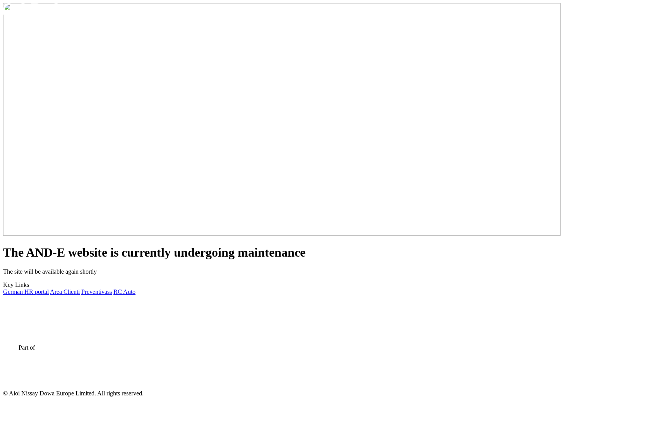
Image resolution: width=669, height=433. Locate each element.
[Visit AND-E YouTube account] (28, 334)
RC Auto (124, 291)
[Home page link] (32, 12)
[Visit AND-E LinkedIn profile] (11, 334)
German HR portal (26, 291)
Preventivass (96, 291)
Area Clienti (65, 291)
